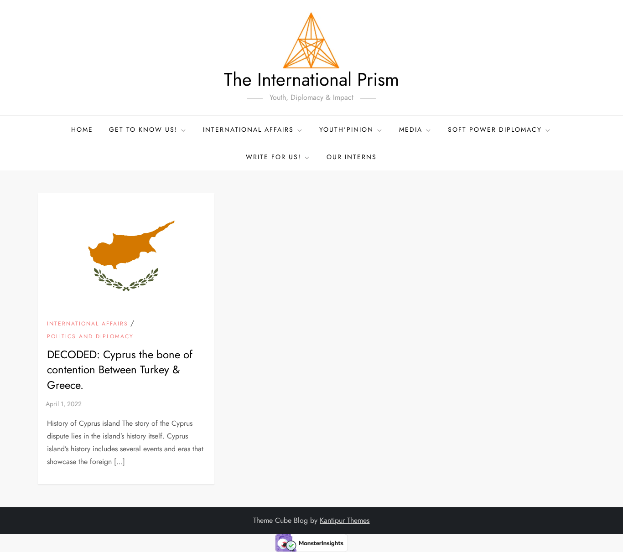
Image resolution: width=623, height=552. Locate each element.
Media (410, 129)
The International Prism (311, 79)
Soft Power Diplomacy (495, 129)
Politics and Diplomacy (90, 336)
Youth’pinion (346, 129)
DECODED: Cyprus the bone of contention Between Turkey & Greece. (119, 369)
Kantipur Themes (344, 520)
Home (82, 129)
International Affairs (87, 324)
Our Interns (352, 156)
